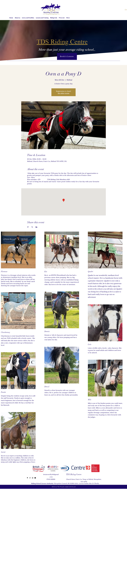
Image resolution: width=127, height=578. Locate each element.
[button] (17, 17)
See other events (63, 93)
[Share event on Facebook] (28, 227)
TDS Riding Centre (73, 474)
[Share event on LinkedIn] (36, 227)
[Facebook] (30, 478)
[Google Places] (27, 478)
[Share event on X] (32, 227)
